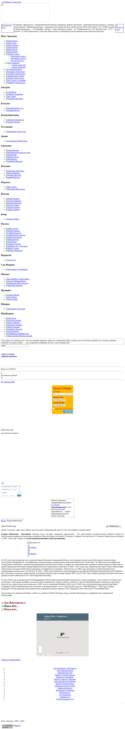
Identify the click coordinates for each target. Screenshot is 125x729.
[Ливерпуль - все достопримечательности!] (25, 21)
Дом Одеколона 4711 (65, 699)
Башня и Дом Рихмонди (65, 675)
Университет (65, 697)
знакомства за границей (8, 495)
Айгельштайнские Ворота (65, 681)
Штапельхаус (64, 692)
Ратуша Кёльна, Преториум (64, 668)
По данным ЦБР (8, 382)
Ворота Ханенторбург (65, 684)
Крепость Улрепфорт (65, 677)
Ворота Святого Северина (65, 679)
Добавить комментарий (11, 660)
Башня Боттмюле (65, 688)
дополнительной (59, 507)
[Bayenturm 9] (32, 556)
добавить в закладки (12, 2)
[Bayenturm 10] (32, 550)
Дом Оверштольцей (65, 670)
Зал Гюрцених (65, 695)
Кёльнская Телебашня (65, 690)
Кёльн (3, 521)
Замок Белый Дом (64, 673)
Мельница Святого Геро (65, 686)
